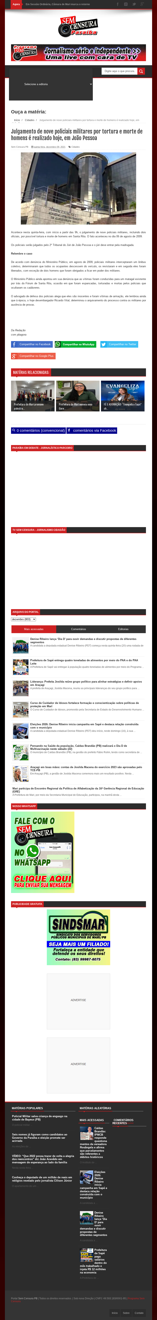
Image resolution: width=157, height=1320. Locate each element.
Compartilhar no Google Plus (37, 355)
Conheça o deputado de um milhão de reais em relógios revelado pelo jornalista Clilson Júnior (42, 1179)
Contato (139, 1313)
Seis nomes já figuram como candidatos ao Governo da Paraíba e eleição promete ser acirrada (39, 1137)
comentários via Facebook (94, 430)
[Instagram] (126, 4)
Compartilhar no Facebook (35, 344)
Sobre (126, 1313)
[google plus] (142, 4)
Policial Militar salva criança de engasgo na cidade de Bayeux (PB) (39, 1118)
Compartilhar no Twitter (122, 344)
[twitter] (134, 4)
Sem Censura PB (27, 1298)
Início (115, 1313)
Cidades (76, 147)
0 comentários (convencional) (40, 430)
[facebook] (118, 4)
